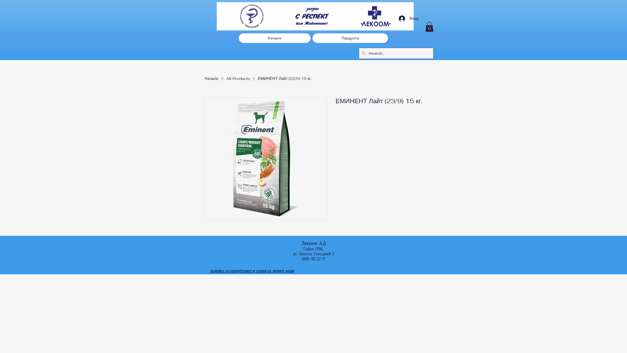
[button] (429, 27)
